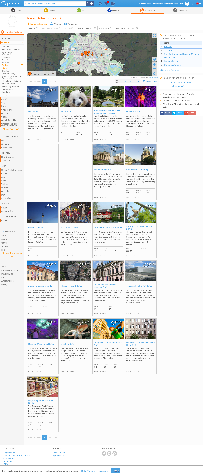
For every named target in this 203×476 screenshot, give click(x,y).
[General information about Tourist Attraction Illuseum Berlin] (140, 99)
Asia (4, 166)
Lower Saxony (8, 73)
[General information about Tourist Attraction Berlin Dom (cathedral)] (140, 157)
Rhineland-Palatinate (11, 80)
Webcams (72, 23)
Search (89, 3)
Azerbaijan (6, 198)
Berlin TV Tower (36, 227)
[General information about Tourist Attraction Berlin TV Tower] (42, 215)
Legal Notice (9, 452)
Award (4, 239)
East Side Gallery (69, 227)
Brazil (4, 220)
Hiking (51, 10)
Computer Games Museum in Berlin (108, 343)
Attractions (149, 10)
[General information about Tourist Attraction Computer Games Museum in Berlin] (108, 332)
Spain (4, 116)
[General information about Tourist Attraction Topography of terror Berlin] (140, 274)
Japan (4, 176)
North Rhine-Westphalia (8, 53)
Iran (3, 194)
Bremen (5, 94)
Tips (3, 249)
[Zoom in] (154, 64)
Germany (5, 42)
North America (10, 136)
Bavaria (5, 46)
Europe (6, 38)
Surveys (5, 284)
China (4, 173)
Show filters (151, 81)
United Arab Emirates (11, 169)
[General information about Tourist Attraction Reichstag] (42, 99)
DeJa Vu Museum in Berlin (41, 344)
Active (4, 242)
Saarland (6, 92)
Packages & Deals (171, 3)
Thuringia (6, 71)
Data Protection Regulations (94, 470)
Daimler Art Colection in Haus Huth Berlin (140, 343)
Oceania (6, 153)
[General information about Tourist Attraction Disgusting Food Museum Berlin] (42, 390)
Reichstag (33, 111)
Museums (32, 28)
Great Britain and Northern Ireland (9, 124)
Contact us (8, 458)
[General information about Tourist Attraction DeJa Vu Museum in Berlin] (42, 332)
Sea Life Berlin (68, 344)
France (4, 106)
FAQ (5, 464)
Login (192, 3)
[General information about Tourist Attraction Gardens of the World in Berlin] (108, 215)
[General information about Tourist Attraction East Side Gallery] (75, 215)
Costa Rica (6, 147)
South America (10, 216)
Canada (5, 144)
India (3, 180)
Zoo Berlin (66, 111)
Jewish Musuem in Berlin (40, 286)
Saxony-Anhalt (8, 83)
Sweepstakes (7, 280)
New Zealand (7, 156)
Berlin (5, 65)
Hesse (5, 59)
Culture (4, 246)
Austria (4, 99)
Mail (192, 112)
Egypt (4, 207)
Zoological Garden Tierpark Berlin (139, 227)
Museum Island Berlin (71, 286)
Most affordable (181, 86)
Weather (58, 23)
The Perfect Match (10, 270)
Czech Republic (8, 120)
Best (173, 82)
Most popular (184, 82)
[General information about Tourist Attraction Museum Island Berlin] (75, 274)
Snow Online (59, 452)
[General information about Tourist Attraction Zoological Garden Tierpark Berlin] (140, 215)
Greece (4, 113)
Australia (5, 160)
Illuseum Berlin (133, 111)
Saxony (5, 62)
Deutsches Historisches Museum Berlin (105, 285)
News (3, 235)
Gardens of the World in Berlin (108, 227)
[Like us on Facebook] (104, 453)
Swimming (117, 10)
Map (3, 277)
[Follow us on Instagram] (109, 453)
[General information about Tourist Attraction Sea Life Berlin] (75, 332)
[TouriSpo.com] (12, 4)
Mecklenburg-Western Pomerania (12, 77)
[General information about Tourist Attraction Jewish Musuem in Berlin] (42, 274)
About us (7, 461)
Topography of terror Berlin (139, 286)
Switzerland (6, 109)
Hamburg (6, 56)
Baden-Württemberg (11, 49)
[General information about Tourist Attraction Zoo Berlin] (75, 99)
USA (3, 140)
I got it (116, 470)
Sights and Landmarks (126, 28)
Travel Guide (7, 273)
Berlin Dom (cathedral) (137, 169)
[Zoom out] (154, 68)
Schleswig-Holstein (10, 86)
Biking (84, 10)
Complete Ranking (170, 69)
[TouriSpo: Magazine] (114, 453)
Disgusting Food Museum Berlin (40, 401)
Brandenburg (8, 89)
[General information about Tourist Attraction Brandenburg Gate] (108, 157)
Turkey (4, 184)
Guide (18, 10)
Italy (3, 102)
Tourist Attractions (39, 23)
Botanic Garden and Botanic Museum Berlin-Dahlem (107, 111)
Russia (4, 187)
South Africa (7, 211)
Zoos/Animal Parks (86, 28)
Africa (5, 203)
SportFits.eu (58, 455)
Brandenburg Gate (102, 169)
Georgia (5, 191)
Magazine (183, 10)
